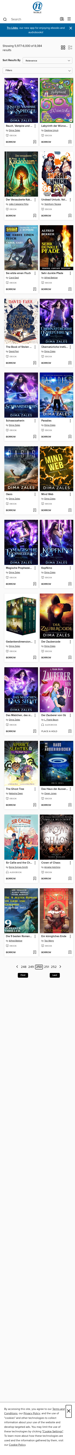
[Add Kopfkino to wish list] (70, 584)
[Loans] (62, 19)
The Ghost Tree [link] (15, 789)
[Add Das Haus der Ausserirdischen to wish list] (70, 805)
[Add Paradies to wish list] (70, 437)
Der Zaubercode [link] (50, 641)
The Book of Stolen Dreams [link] (19, 347)
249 (31, 967)
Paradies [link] (46, 420)
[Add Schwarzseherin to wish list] (34, 437)
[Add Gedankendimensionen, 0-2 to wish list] (34, 658)
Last (54, 975)
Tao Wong (49, 940)
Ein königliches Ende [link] (53, 936)
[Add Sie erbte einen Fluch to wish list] (34, 289)
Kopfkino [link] (46, 568)
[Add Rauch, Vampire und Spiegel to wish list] (34, 142)
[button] (63, 48)
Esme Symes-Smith (18, 867)
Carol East (14, 277)
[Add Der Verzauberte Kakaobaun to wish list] (34, 216)
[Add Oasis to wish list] (34, 510)
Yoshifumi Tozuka (52, 204)
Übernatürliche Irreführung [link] (55, 347)
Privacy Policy (32, 1413)
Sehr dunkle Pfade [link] (52, 273)
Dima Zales (14, 130)
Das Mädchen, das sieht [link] (19, 715)
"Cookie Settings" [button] (52, 1431)
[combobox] (30, 19)
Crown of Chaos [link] (50, 862)
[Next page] (60, 967)
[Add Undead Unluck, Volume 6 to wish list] (70, 216)
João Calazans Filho (18, 204)
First (23, 975)
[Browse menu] (69, 19)
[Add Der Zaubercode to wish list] (70, 658)
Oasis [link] (9, 494)
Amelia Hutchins (52, 867)
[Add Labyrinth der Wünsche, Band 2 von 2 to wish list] (70, 142)
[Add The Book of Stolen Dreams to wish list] (34, 363)
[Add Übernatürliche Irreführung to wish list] (70, 363)
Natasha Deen (16, 793)
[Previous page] (17, 967)
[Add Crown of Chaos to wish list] (70, 879)
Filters (9, 70)
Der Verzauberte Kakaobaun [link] (19, 199)
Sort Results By (12, 60)
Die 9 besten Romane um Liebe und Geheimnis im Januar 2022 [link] (19, 936)
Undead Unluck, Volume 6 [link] (55, 199)
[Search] (5, 19)
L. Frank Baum (51, 719)
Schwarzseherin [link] (15, 420)
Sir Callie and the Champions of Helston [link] (19, 862)
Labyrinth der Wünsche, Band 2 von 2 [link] (55, 126)
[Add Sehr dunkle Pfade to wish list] (70, 289)
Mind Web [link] (47, 494)
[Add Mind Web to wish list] (70, 510)
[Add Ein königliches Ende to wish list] (70, 952)
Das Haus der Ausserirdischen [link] (55, 789)
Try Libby (12, 28)
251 (46, 967)
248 (23, 967)
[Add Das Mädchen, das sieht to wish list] (34, 731)
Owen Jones (50, 793)
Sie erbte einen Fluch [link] (18, 273)
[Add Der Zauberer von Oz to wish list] (70, 731)
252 (54, 967)
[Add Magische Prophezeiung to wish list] (34, 584)
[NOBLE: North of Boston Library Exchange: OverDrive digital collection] (37, 7)
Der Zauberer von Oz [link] (53, 715)
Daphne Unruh (51, 130)
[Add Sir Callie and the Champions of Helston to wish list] (34, 879)
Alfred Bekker (51, 277)
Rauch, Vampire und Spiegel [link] (19, 126)
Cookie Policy (17, 1445)
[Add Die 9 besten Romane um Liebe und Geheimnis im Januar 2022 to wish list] (34, 952)
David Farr (14, 351)
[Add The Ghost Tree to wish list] (34, 805)
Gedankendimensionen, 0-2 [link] (19, 641)
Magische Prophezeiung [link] (19, 568)
